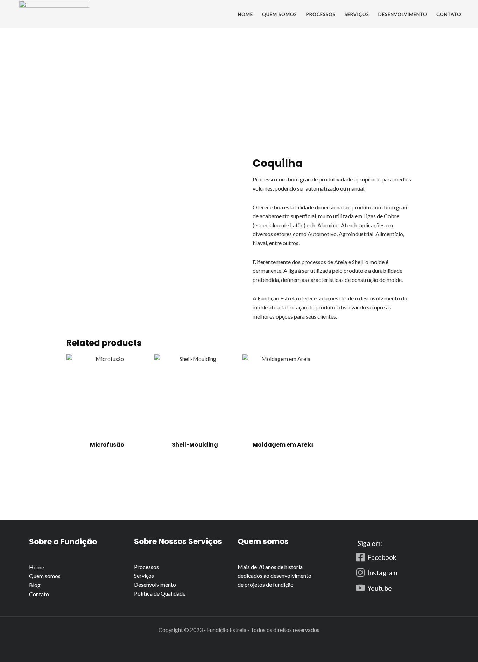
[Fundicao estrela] (54, 12)
